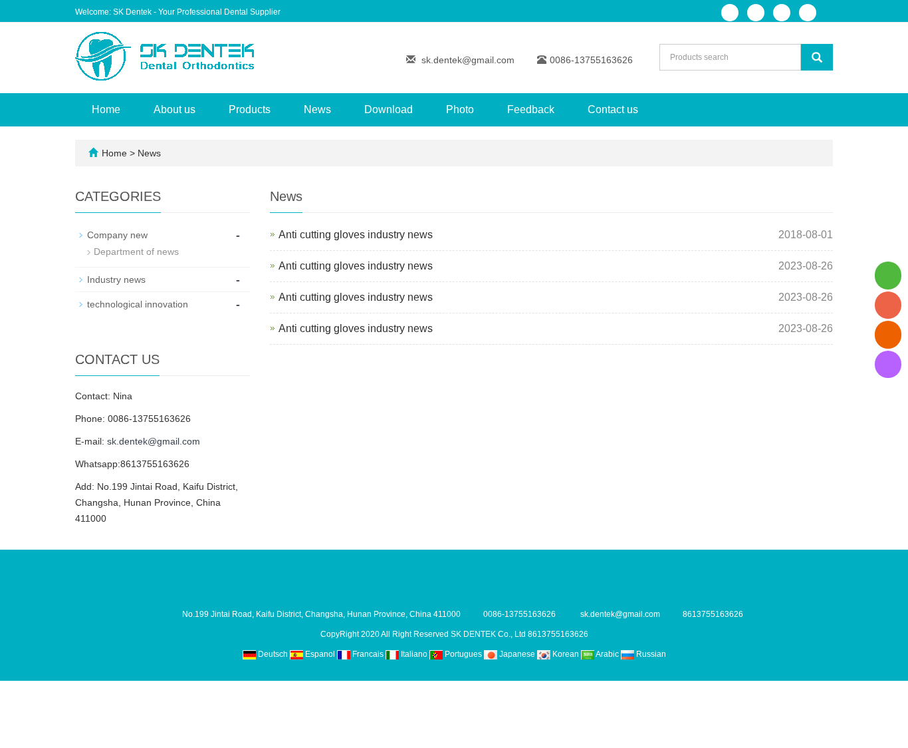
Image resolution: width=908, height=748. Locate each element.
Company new (117, 235)
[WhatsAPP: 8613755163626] (888, 275)
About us (174, 109)
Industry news (116, 279)
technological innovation (137, 304)
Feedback (530, 109)
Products (250, 109)
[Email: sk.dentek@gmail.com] (888, 334)
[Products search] (817, 57)
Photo (460, 109)
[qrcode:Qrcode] (888, 364)
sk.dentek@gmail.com (467, 60)
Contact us (613, 109)
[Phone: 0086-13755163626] (888, 305)
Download (388, 109)
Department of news (136, 251)
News (317, 109)
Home (106, 109)
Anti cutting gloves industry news (356, 234)
